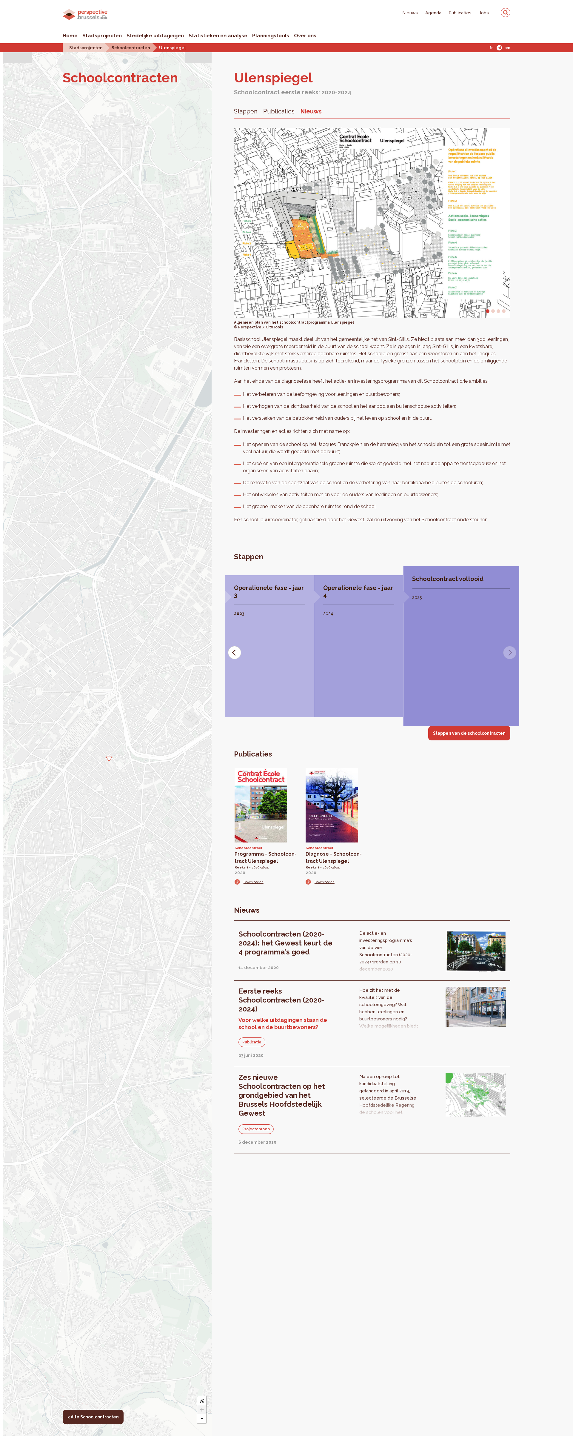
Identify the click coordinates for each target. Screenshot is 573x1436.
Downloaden (254, 882)
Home (70, 36)
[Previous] (234, 652)
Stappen (245, 111)
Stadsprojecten (102, 36)
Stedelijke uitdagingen (155, 36)
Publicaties (460, 12)
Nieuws (410, 12)
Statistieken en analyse (218, 36)
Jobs (484, 12)
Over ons (305, 36)
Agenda (433, 12)
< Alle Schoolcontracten (93, 1417)
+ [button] (202, 1409)
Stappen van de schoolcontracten (469, 733)
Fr (491, 48)
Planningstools (270, 36)
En (507, 48)
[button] (107, 758)
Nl (499, 48)
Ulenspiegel (172, 47)
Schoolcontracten (131, 47)
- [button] (202, 1418)
